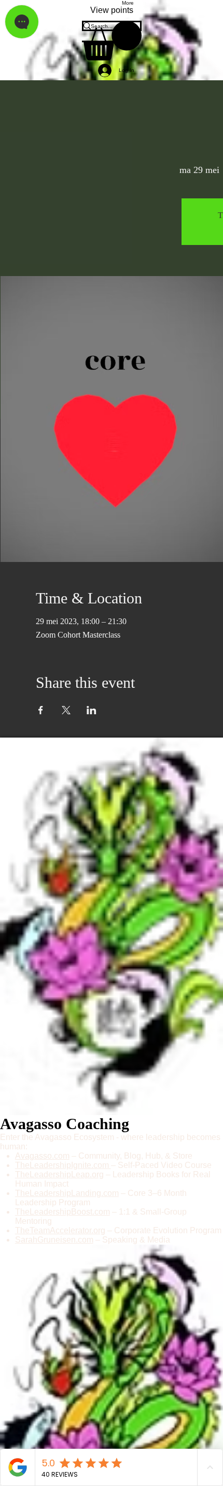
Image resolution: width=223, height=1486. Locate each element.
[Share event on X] (66, 710)
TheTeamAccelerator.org (60, 1230)
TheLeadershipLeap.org (59, 1174)
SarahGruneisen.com (54, 1239)
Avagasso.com (42, 1155)
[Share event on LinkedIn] (91, 710)
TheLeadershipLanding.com (67, 1193)
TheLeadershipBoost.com (62, 1211)
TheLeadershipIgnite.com (63, 1165)
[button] (112, 41)
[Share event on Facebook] (41, 710)
